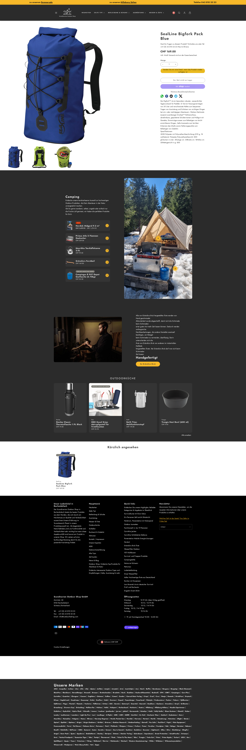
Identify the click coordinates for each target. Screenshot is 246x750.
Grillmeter (185, 704)
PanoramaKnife (60, 726)
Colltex (108, 696)
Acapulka (63, 689)
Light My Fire (85, 715)
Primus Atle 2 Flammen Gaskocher (87, 237)
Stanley (100, 734)
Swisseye (184, 734)
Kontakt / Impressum (96, 539)
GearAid (134, 704)
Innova (94, 711)
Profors (138, 726)
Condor (122, 696)
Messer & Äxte (155, 13)
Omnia (186, 719)
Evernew (113, 700)
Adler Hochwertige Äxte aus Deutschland (139, 577)
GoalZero (151, 704)
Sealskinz (137, 730)
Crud (152, 696)
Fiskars (176, 700)
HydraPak (67, 711)
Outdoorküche (94, 525)
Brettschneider (105, 693)
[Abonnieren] (190, 527)
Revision (180, 726)
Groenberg (58, 707)
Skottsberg (176, 730)
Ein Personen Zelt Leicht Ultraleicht (137, 517)
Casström (66, 696)
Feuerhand (140, 700)
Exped (121, 700)
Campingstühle (129, 559)
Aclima (71, 689)
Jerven (118, 711)
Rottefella (64, 730)
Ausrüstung (138, 13)
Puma (144, 726)
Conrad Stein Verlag (134, 696)
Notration (172, 719)
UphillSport (58, 741)
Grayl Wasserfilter (131, 574)
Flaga (65, 704)
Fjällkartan (184, 700)
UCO (183, 737)
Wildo (151, 741)
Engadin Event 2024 (132, 590)
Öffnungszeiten (131, 596)
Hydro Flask (77, 711)
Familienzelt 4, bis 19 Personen (136, 528)
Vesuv (73, 741)
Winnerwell (58, 745)
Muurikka (57, 719)
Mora (181, 715)
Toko (136, 737)
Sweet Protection (161, 734)
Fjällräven (58, 704)
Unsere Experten (95, 543)
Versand (172, 55)
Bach (142, 689)
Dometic (171, 696)
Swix (56, 737)
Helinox (99, 707)
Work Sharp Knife (82, 745)
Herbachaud (123, 707)
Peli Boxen (77, 726)
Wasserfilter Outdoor (132, 549)
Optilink (64, 722)
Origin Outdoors (89, 722)
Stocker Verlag (126, 734)
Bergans (165, 689)
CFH (162, 693)
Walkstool (97, 741)
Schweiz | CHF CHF (111, 642)
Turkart (177, 737)
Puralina (151, 726)
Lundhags (101, 715)
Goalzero (160, 704)
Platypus (122, 726)
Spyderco (80, 734)
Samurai (87, 730)
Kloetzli (181, 711)
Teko (91, 737)
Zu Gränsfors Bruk (148, 364)
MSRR (127, 715)
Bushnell (155, 693)
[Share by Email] (171, 97)
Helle (106, 707)
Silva (169, 730)
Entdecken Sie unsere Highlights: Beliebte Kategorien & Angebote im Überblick (139, 508)
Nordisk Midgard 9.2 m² (88, 225)
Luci (94, 715)
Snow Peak (64, 734)
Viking (89, 741)
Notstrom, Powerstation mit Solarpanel (138, 521)
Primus (130, 726)
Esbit (106, 700)
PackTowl (161, 722)
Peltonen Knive (88, 726)
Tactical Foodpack (66, 737)
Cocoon (83, 696)
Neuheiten (86, 13)
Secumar (146, 730)
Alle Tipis (92, 553)
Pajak (169, 722)
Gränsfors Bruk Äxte (131, 545)
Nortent (127, 542)
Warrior (106, 741)
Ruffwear (73, 730)
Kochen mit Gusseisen (132, 581)
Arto (122, 689)
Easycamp (85, 700)
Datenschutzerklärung (97, 550)
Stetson (116, 734)
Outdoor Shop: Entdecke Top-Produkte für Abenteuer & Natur (104, 565)
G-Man (105, 704)
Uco (188, 737)
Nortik (153, 719)
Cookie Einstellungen (62, 647)
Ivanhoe (101, 711)
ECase (56, 700)
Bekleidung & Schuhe (118, 13)
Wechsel (124, 741)
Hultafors (57, 711)
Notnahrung (162, 719)
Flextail (72, 704)
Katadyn (143, 711)
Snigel (56, 734)
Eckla (92, 700)
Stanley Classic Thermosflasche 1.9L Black (69, 423)
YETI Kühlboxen (130, 552)
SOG (80, 730)
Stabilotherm (91, 734)
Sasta (94, 730)
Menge (163, 60)
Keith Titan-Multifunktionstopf (135, 423)
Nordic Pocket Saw (117, 719)
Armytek (115, 689)
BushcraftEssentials (142, 693)
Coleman (100, 696)
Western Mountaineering (138, 741)
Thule (113, 737)
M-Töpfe (109, 715)
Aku (77, 689)
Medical (164, 715)
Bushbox (130, 693)
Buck (123, 693)
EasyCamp (75, 700)
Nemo (83, 719)
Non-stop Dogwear (102, 719)
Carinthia (57, 696)
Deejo (163, 696)
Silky (163, 730)
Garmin (117, 704)
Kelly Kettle (158, 711)
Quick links (129, 503)
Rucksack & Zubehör (96, 532)
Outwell (145, 722)
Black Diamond (185, 689)
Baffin (148, 689)
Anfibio (100, 689)
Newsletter (164, 503)
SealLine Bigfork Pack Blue (64, 484)
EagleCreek (65, 700)
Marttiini (134, 715)
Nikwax (90, 719)
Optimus (72, 722)
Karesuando (134, 711)
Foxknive (88, 704)
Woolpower (68, 745)
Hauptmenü (94, 503)
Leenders (75, 715)
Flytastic (80, 704)
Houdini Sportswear (177, 707)
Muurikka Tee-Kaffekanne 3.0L (88, 249)
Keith (151, 711)
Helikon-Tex (90, 707)
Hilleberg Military (161, 707)
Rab (167, 726)
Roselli (56, 730)
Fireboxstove (159, 700)
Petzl (107, 726)
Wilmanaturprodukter (173, 741)
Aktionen (92, 535)
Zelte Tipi (98, 13)
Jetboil (125, 711)
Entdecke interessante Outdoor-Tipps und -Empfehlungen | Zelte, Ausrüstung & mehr (105, 571)
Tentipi (96, 737)
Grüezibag (80, 707)
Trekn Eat (150, 737)
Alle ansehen (186, 435)
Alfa (82, 689)
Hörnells (86, 711)
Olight (179, 719)
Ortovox (108, 722)
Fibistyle (149, 700)
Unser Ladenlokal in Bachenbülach (63, 504)
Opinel (56, 722)
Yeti (91, 745)
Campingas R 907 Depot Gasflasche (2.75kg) (87, 275)
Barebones (157, 689)
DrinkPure (180, 696)
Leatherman (65, 715)
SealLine (129, 730)
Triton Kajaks (167, 737)
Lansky (56, 715)
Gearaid (142, 704)
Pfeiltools (114, 726)
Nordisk (130, 719)
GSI (111, 704)
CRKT (167, 693)
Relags (173, 726)
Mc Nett (142, 715)
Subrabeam (138, 734)
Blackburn (67, 693)
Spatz (73, 734)
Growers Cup (69, 707)
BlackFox (57, 693)
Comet (114, 696)
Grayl (177, 704)
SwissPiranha (175, 734)
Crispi (146, 696)
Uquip (66, 741)
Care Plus (185, 693)
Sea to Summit (118, 730)
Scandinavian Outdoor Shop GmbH (71, 596)
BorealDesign (77, 693)
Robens (188, 726)
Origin (79, 722)
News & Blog (94, 560)
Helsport (113, 707)
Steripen (108, 734)
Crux (158, 696)
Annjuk (107, 689)
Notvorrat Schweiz (131, 563)
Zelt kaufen (93, 557)
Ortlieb (100, 722)
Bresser (95, 693)
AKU (56, 689)
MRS (116, 715)
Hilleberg (149, 707)
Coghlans (91, 696)
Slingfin (185, 730)
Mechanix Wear (153, 715)
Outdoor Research (120, 722)
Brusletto (116, 693)
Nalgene (75, 719)
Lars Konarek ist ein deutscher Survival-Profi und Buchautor (138, 585)
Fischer (169, 700)
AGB (90, 546)
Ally (87, 689)
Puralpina (160, 726)
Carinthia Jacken (130, 531)
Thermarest (105, 737)
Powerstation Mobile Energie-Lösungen (138, 538)
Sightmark (155, 730)
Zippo (97, 745)
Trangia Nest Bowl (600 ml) (175, 422)
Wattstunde (114, 741)
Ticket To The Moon (124, 737)
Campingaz (175, 693)
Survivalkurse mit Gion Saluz (135, 513)
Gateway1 (126, 704)
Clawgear (75, 696)
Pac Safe (152, 722)
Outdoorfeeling (134, 722)
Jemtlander (110, 711)
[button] (56, 12)
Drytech (188, 696)
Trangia (142, 737)
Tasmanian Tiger (81, 737)
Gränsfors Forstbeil (85, 261)
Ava (137, 689)
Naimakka (67, 719)
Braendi (87, 693)
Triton (158, 737)
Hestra (141, 707)
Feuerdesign (130, 700)
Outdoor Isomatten (131, 524)
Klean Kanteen (170, 711)
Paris (69, 726)
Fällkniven (97, 704)
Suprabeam (148, 734)
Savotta (101, 730)
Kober (187, 711)
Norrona (138, 719)
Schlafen (92, 528)
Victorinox (81, 741)
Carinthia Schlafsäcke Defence (135, 535)
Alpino (93, 689)
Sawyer (109, 730)
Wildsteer (159, 741)
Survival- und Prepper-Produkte (136, 556)
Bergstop (174, 689)
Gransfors (169, 704)
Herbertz (133, 707)
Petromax (127, 566)
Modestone (173, 715)
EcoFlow (99, 700)
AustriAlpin (129, 689)
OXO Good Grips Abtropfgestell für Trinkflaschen (100, 424)
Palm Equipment (179, 722)
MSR (121, 715)
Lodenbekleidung (130, 570)
